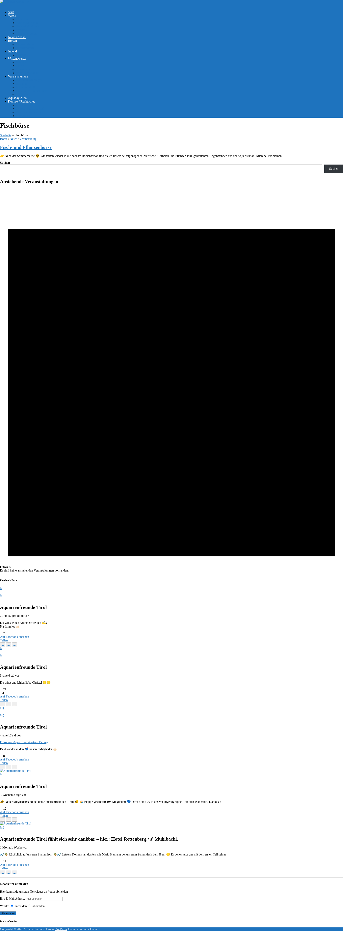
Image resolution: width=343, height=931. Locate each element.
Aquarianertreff (25, 87)
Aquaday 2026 (17, 98)
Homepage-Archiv (27, 73)
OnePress (61, 929)
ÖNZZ (20, 65)
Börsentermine (25, 47)
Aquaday (21, 83)
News (13, 138)
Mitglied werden (26, 33)
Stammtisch (23, 94)
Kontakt (21, 105)
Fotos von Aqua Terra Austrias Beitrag (24, 742)
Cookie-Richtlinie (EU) (30, 108)
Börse (3, 138)
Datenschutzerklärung (29, 112)
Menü (3, 5)
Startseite (5, 135)
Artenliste (22, 62)
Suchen (5, 162)
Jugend (12, 51)
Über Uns (22, 19)
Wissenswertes (17, 58)
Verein (12, 15)
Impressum (23, 115)
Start (11, 12)
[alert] (171, 380)
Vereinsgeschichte (27, 22)
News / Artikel (17, 37)
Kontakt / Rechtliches (21, 101)
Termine (21, 55)
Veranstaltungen (18, 76)
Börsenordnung (25, 44)
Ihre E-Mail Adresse (12, 898)
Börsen (12, 40)
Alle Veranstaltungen (29, 80)
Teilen (4, 640)
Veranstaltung (28, 138)
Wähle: (4, 906)
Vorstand (21, 30)
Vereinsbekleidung (27, 26)
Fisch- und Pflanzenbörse (26, 147)
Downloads (23, 69)
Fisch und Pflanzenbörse (31, 90)
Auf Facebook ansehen (14, 636)
